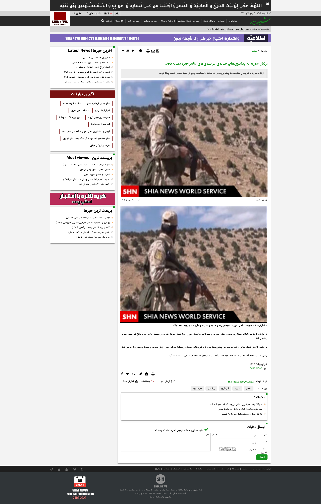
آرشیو (244, 469)
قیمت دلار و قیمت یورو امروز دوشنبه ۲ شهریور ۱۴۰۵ (87, 77)
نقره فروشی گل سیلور (100, 145)
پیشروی (211, 389)
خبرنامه (166, 469)
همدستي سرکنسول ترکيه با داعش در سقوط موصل (240, 409)
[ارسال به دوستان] (153, 51)
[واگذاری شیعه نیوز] (160, 37)
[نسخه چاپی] (148, 51)
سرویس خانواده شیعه (214, 21)
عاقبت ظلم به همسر (72, 103)
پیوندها (235, 469)
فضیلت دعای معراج (79, 110)
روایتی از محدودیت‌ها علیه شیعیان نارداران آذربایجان (83, 222)
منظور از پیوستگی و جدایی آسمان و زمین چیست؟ (87, 82)
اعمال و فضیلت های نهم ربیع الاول (94, 170)
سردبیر (108, 21)
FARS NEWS (256, 368)
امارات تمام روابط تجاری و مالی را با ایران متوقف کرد (86, 179)
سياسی (254, 51)
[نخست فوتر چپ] (81, 487)
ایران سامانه (154, 497)
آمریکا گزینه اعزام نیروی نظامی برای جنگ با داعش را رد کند (236, 404)
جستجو (176, 469)
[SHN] (60, 18)
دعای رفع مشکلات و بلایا (70, 117)
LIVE (106, 13)
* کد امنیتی (264, 450)
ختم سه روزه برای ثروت (99, 117)
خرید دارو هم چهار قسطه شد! (93, 237)
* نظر (214, 435)
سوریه (237, 389)
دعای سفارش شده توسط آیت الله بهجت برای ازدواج (86, 138)
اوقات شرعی (211, 469)
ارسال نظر (166, 382)
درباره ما (267, 469)
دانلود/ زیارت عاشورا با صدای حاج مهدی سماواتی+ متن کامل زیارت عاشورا (236, 29)
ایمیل (264, 442)
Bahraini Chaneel (100, 124)
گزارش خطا (128, 381)
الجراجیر (225, 389)
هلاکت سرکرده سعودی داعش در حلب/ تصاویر (241, 414)
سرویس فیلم (133, 21)
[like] (149, 381)
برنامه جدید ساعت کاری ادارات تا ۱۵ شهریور (90, 62)
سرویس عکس (150, 21)
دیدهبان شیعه (168, 21)
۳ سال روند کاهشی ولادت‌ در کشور (91, 227)
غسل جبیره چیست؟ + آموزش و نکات (89, 232)
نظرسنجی (187, 469)
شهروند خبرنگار (93, 14)
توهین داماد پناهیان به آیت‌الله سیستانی (88, 218)
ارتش (248, 389)
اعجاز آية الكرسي (102, 110)
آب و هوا (225, 469)
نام (265, 435)
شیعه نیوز (197, 389)
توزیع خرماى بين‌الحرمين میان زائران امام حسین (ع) (86, 165)
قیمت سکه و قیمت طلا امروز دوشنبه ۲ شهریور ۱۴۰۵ (87, 72)
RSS (157, 469)
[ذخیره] (157, 51)
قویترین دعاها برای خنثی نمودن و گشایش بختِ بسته (86, 131)
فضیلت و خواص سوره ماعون (97, 174)
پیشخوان (232, 21)
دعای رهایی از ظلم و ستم (98, 103)
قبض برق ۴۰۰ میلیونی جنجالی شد (94, 184)
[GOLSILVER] (82, 199)
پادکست (119, 21)
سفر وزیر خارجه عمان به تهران (96, 58)
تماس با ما (77, 14)
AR (117, 13)
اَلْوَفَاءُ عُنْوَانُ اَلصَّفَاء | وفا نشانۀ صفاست (93, 67)
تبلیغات (199, 469)
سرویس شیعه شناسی (189, 21)
